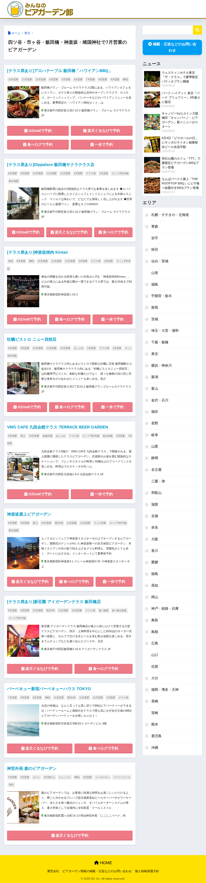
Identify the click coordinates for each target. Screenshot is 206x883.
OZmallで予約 (40, 131)
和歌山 (156, 493)
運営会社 (53, 871)
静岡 (154, 458)
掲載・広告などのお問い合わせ (174, 47)
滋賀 (154, 504)
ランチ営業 (100, 523)
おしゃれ (78, 348)
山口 (154, 655)
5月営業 (66, 79)
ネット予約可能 (120, 173)
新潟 (154, 377)
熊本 (154, 724)
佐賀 (154, 666)
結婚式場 (47, 435)
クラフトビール (121, 777)
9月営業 (115, 79)
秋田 (154, 249)
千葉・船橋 (159, 342)
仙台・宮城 (159, 261)
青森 (154, 226)
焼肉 (10, 261)
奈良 (154, 527)
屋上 (23, 435)
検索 (197, 30)
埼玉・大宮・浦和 (165, 331)
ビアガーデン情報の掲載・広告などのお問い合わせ (97, 871)
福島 (154, 284)
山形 (154, 273)
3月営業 (103, 173)
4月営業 (53, 79)
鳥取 (154, 620)
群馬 (154, 307)
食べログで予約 (39, 144)
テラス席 (91, 173)
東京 (27, 33)
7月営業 (90, 79)
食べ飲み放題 (119, 610)
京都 (154, 516)
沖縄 (154, 748)
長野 (154, 423)
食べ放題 (103, 610)
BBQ (125, 79)
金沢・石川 (159, 400)
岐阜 (154, 435)
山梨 (154, 446)
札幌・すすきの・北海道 (170, 215)
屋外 (11, 784)
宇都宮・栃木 (161, 296)
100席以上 (49, 777)
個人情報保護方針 (147, 871)
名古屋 (156, 470)
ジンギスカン (102, 777)
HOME (105, 863)
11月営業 (27, 79)
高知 (154, 585)
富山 (154, 389)
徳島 (154, 574)
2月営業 (78, 173)
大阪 (154, 539)
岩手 (154, 238)
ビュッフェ (65, 777)
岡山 (154, 597)
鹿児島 (156, 736)
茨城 (154, 319)
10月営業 (13, 79)
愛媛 (154, 562)
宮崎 (154, 713)
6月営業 (78, 79)
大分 (154, 678)
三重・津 (158, 481)
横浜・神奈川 (161, 365)
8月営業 (102, 79)
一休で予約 (103, 144)
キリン (36, 777)
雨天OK (59, 523)
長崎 (154, 701)
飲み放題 (14, 181)
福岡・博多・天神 (165, 690)
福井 (154, 412)
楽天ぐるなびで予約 (103, 131)
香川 (154, 551)
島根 (154, 632)
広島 (154, 643)
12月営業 (41, 79)
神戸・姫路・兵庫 (165, 608)
